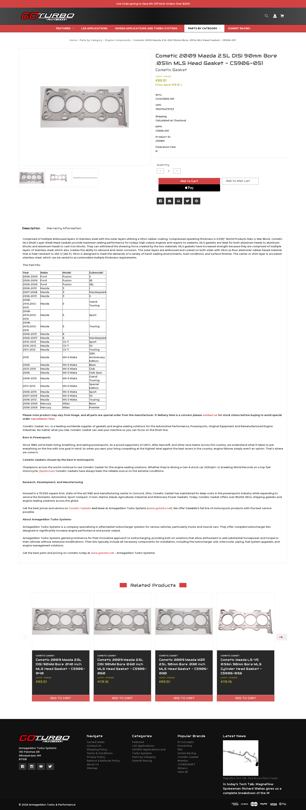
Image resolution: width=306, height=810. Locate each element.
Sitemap (92, 768)
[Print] (178, 201)
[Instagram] (32, 766)
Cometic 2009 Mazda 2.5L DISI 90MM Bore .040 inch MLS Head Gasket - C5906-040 (60, 666)
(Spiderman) (47, 471)
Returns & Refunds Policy (103, 760)
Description (31, 228)
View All (183, 771)
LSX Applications (143, 745)
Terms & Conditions (100, 753)
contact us (210, 415)
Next (281, 637)
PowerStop (185, 745)
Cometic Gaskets (80, 508)
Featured (138, 742)
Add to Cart (60, 698)
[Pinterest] (196, 201)
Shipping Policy (97, 749)
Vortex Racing (187, 753)
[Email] (169, 201)
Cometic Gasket (188, 757)
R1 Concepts (186, 742)
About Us (93, 764)
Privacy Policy (96, 757)
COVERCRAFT (186, 764)
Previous (24, 637)
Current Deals (96, 742)
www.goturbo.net (159, 508)
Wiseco (183, 768)
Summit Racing (142, 760)
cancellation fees (43, 418)
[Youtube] (41, 766)
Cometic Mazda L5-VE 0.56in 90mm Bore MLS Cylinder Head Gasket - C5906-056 (241, 666)
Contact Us (94, 745)
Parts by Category (144, 757)
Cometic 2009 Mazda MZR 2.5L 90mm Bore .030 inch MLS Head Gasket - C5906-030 (183, 666)
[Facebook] (160, 201)
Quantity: (163, 164)
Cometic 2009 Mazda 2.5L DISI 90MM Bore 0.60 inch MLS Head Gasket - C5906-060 (122, 666)
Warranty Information (64, 228)
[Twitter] (187, 201)
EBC (180, 749)
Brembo (183, 760)
